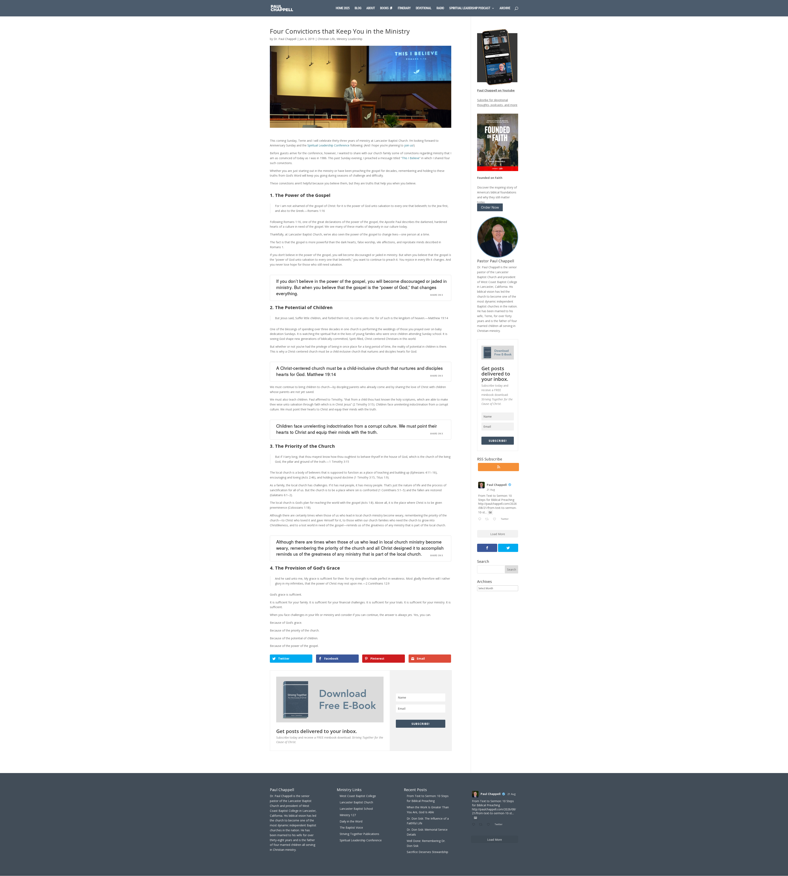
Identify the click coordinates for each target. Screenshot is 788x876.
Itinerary (404, 8)
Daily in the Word (351, 821)
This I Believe (410, 158)
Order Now (490, 207)
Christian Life (326, 39)
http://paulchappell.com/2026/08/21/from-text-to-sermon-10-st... (497, 508)
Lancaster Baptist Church (356, 802)
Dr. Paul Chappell (285, 39)
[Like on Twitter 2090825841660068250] (495, 519)
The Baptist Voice (351, 827)
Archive (504, 8)
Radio (440, 8)
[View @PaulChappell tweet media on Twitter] (490, 512)
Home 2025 (342, 8)
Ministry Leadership (349, 39)
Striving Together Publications (359, 834)
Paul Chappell (497, 485)
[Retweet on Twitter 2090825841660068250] (488, 519)
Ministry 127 (348, 815)
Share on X (436, 295)
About (370, 8)
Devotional (423, 8)
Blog (358, 8)
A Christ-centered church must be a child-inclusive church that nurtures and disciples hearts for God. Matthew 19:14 (359, 371)
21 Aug (491, 489)
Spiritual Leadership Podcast (469, 8)
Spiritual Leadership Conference (328, 145)
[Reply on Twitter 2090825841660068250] (480, 519)
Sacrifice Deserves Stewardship (427, 852)
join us (408, 145)
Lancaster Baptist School (356, 809)
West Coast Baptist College (358, 796)
